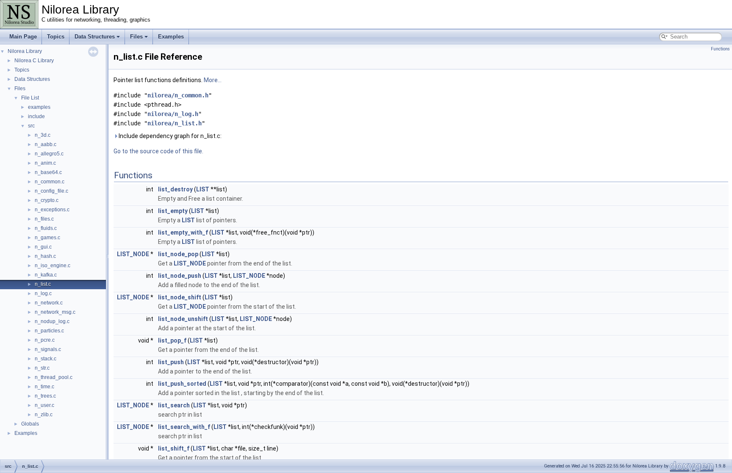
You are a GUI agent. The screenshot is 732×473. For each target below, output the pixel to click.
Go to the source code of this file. (158, 151)
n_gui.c (43, 247)
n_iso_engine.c (52, 265)
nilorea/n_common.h (177, 95)
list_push (171, 362)
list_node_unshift (183, 318)
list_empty (173, 210)
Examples (171, 36)
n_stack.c (45, 359)
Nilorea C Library (34, 61)
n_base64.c (48, 172)
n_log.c (43, 293)
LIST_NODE (133, 254)
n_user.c (44, 405)
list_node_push (179, 275)
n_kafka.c (46, 275)
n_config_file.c (51, 191)
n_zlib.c (44, 415)
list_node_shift (179, 297)
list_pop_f (172, 340)
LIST (202, 189)
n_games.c (47, 238)
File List (30, 98)
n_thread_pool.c (53, 377)
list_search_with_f (184, 426)
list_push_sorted (182, 383)
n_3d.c (42, 135)
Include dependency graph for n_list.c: (169, 136)
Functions (720, 49)
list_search (174, 405)
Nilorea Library (25, 51)
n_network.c (49, 303)
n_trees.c (45, 396)
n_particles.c (49, 331)
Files (136, 36)
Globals (30, 424)
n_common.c (49, 182)
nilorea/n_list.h (174, 123)
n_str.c (42, 368)
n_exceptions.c (52, 210)
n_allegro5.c (49, 154)
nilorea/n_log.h (172, 114)
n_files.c (44, 219)
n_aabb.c (45, 144)
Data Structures (95, 36)
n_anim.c (45, 163)
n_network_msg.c (55, 312)
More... (213, 80)
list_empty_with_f (183, 232)
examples (39, 107)
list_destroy (175, 189)
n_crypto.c (46, 200)
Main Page (23, 36)
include (36, 116)
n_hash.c (45, 256)
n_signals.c (48, 349)
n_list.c (43, 284)
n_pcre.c (45, 340)
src (31, 126)
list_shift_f (173, 448)
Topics (55, 36)
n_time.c (44, 387)
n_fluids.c (46, 228)
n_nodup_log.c (52, 321)
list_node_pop (178, 254)
